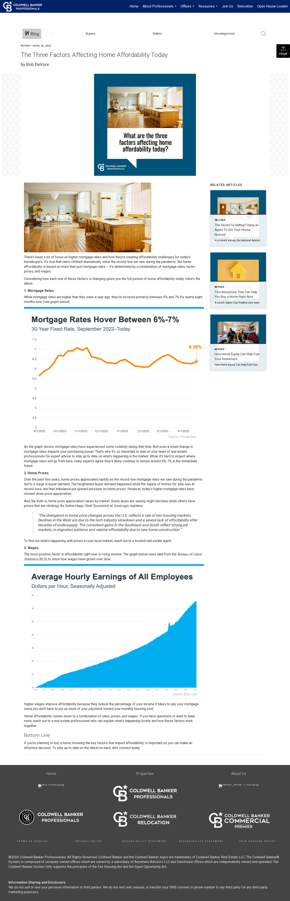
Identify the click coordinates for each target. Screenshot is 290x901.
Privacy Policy (88, 841)
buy (56, 743)
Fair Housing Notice (257, 841)
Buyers (26, 46)
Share (283, 54)
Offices (188, 8)
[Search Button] (263, 34)
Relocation (245, 6)
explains (136, 506)
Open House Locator (272, 6)
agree (99, 461)
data (160, 554)
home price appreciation (66, 501)
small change (180, 447)
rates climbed (72, 262)
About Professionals (160, 8)
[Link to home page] (24, 6)
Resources (208, 8)
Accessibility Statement (144, 841)
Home (134, 6)
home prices (70, 479)
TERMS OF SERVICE (32, 841)
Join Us (227, 6)
